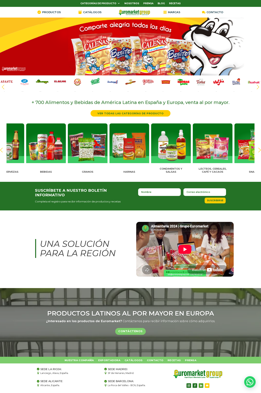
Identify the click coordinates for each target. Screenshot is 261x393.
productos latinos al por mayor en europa (130, 313)
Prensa (148, 3)
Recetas (175, 3)
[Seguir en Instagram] (188, 385)
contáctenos (130, 331)
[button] (258, 87)
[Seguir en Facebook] (195, 385)
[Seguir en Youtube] (207, 385)
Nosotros (131, 3)
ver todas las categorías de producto (130, 113)
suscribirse (215, 200)
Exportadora (109, 360)
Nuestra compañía (79, 360)
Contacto (155, 360)
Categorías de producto (98, 3)
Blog (161, 3)
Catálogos (134, 360)
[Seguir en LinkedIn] (201, 385)
